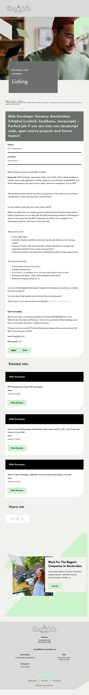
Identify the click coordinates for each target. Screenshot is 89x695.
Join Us (55, 586)
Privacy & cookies (64, 658)
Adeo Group (50, 685)
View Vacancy (17, 403)
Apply (13, 350)
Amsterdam (20, 101)
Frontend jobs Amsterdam (25, 658)
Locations (13, 101)
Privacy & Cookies (56, 680)
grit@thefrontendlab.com (59, 301)
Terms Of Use (64, 660)
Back (25, 350)
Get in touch (25, 667)
